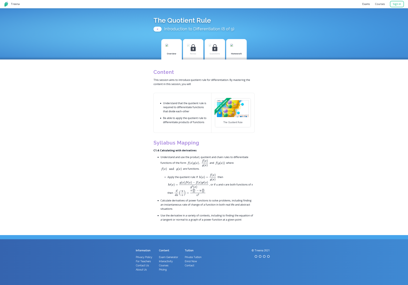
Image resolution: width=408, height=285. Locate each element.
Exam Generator (168, 257)
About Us (141, 269)
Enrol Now (191, 261)
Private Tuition (193, 257)
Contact (189, 265)
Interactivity (166, 261)
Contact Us (142, 265)
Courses (380, 4)
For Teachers (143, 261)
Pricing (163, 269)
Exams (366, 4)
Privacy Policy (144, 257)
